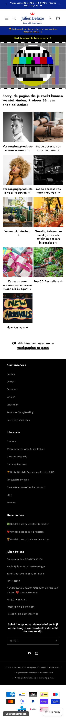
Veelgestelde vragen (18, 479)
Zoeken (11, 373)
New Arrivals (16, 327)
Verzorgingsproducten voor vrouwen (17, 190)
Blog (9, 494)
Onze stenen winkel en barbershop (26, 487)
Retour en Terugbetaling (20, 412)
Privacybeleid (55, 667)
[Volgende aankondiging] (59, 4)
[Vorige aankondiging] (6, 4)
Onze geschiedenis (17, 456)
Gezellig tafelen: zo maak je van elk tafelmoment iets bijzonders (48, 236)
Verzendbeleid (46, 672)
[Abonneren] (55, 641)
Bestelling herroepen (18, 419)
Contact (11, 381)
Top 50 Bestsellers (46, 281)
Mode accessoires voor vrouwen (48, 190)
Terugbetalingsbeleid (36, 667)
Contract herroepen (16, 713)
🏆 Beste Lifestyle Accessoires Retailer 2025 (30, 472)
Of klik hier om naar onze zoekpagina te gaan (33, 345)
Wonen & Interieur (17, 231)
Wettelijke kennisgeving (25, 678)
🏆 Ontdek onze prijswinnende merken (28, 539)
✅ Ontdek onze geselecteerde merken (28, 523)
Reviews (11, 502)
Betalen (11, 396)
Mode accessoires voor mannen (48, 148)
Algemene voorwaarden (26, 672)
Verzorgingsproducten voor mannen (17, 148)
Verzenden (12, 404)
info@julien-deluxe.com (20, 606)
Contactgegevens (46, 678)
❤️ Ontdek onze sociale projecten (25, 531)
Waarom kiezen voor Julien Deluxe (26, 448)
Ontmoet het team (17, 464)
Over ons (11, 441)
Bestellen (12, 389)
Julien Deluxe (18, 667)
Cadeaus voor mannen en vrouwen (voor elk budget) (17, 285)
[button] (6, 18)
